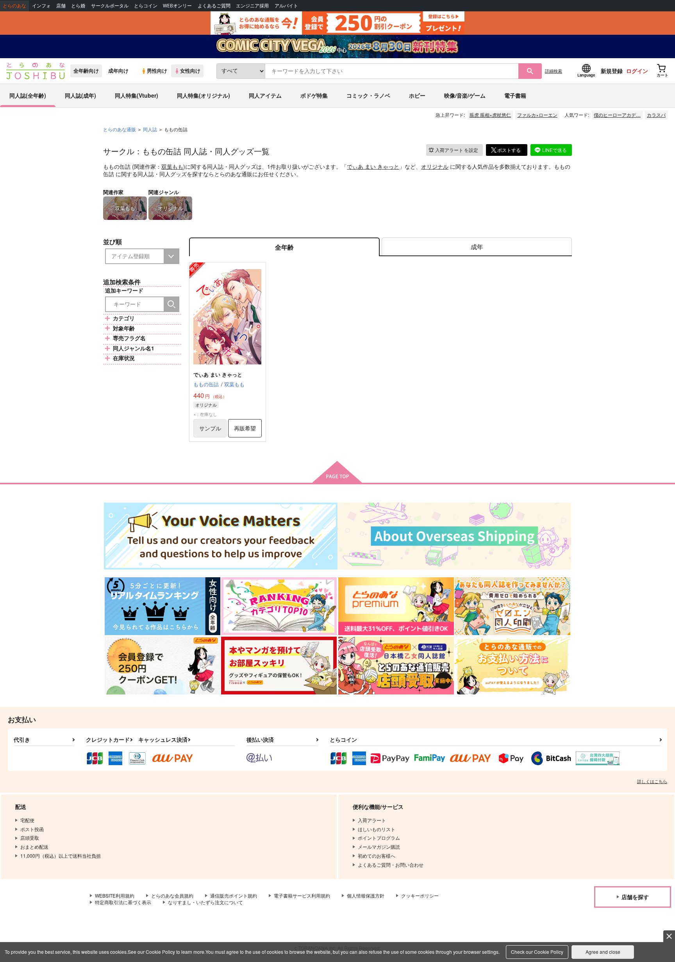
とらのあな (14, 5)
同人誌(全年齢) (27, 95)
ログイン (637, 71)
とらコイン (145, 5)
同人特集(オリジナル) (203, 95)
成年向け (118, 70)
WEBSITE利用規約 (114, 895)
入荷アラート (456, 149)
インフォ (41, 5)
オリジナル (434, 166)
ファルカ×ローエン (537, 114)
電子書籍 (515, 95)
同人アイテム (265, 95)
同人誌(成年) (80, 95)
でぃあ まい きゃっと (373, 166)
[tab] (477, 247)
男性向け (157, 70)
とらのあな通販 (119, 129)
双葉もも (172, 166)
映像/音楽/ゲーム (465, 95)
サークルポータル (110, 5)
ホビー (417, 95)
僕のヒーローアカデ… (617, 114)
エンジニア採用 (252, 5)
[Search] (171, 304)
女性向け (190, 70)
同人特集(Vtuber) (136, 95)
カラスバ (656, 114)
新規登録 (612, 71)
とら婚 (78, 5)
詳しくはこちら (652, 781)
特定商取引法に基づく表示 (123, 902)
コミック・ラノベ (368, 95)
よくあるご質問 (214, 5)
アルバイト (286, 5)
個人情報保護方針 (365, 895)
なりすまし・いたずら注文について (205, 902)
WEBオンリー (177, 5)
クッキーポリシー (420, 895)
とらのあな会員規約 (172, 895)
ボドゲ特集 (314, 95)
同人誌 (150, 129)
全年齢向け (86, 70)
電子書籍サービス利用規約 (302, 895)
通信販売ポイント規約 (233, 895)
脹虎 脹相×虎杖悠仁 (490, 114)
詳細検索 (553, 71)
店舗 (61, 5)
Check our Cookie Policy (537, 951)
